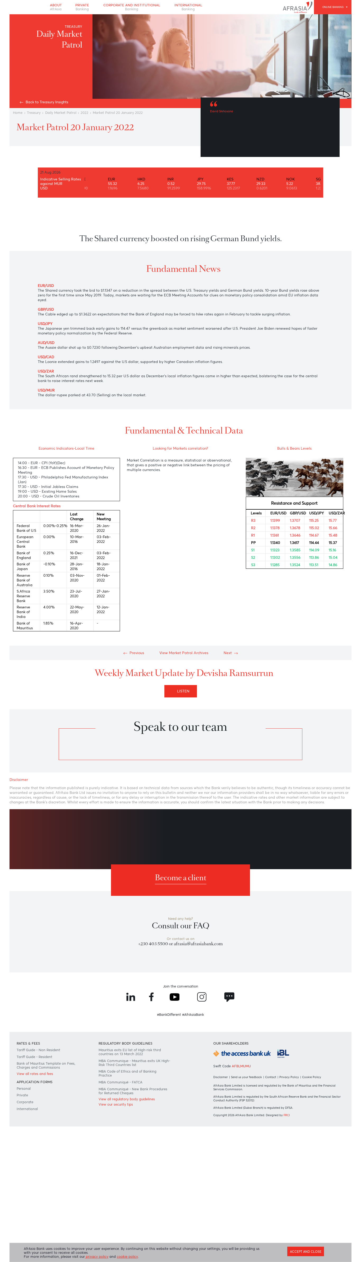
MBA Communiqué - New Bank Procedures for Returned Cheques (133, 1091)
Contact (270, 1077)
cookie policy (127, 1257)
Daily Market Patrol (60, 113)
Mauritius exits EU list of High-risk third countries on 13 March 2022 (130, 1052)
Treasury (34, 113)
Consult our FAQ (180, 926)
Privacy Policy (289, 1077)
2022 (84, 113)
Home (17, 113)
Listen (184, 691)
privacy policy (96, 1257)
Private (82, 7)
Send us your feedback (246, 1077)
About (56, 7)
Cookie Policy (311, 1077)
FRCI (287, 1115)
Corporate (25, 1102)
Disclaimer (220, 1077)
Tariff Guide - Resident (34, 1057)
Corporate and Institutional (131, 7)
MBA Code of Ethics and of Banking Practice (127, 1073)
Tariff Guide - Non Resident (38, 1050)
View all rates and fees (35, 1074)
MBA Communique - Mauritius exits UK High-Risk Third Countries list (134, 1063)
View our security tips (116, 1104)
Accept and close (305, 1252)
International (188, 7)
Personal (24, 1089)
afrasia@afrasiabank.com (198, 944)
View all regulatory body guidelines (127, 1099)
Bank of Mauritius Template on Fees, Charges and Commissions (46, 1065)
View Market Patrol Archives (183, 652)
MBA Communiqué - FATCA (120, 1082)
